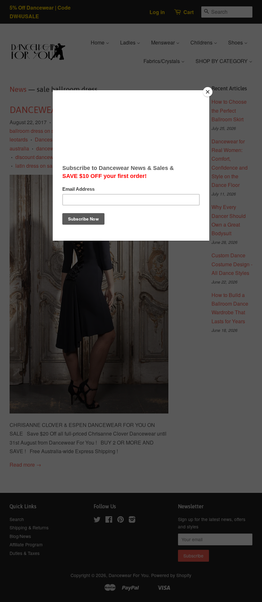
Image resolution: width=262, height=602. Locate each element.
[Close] (207, 92)
